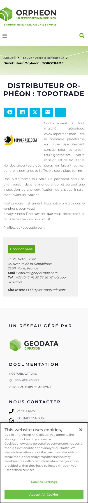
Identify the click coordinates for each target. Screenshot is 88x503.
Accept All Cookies (43, 494)
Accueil (9, 58)
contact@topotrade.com (38, 273)
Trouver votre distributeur (42, 58)
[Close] (81, 430)
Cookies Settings (44, 482)
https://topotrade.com (49, 290)
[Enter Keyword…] (82, 35)
